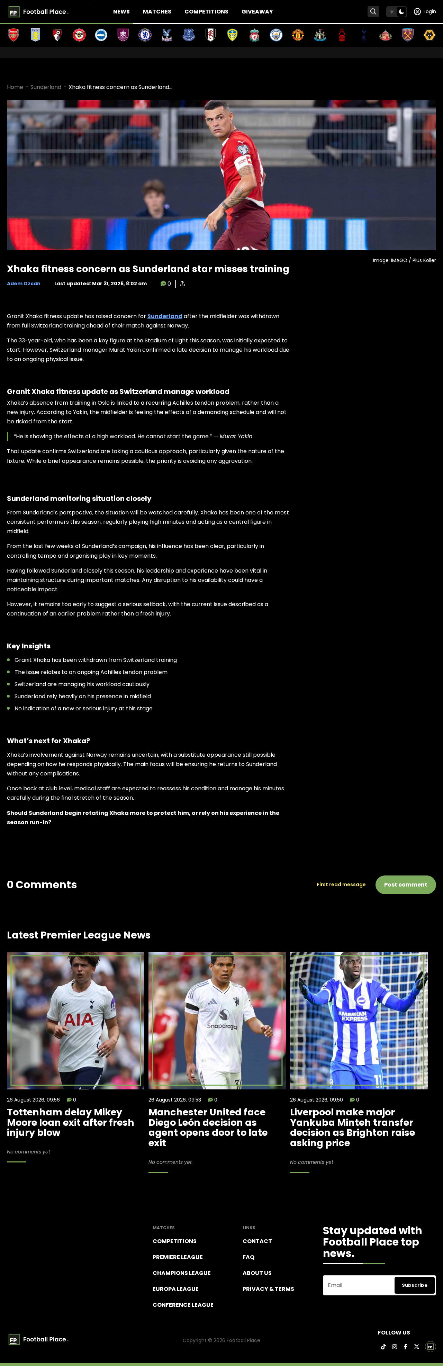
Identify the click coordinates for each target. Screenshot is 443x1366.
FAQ (248, 1257)
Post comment (405, 885)
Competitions (206, 12)
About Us (257, 1273)
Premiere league (178, 1257)
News (121, 12)
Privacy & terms (268, 1289)
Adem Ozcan (23, 283)
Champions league (182, 1273)
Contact (257, 1241)
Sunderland (45, 87)
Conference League (183, 1305)
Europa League (176, 1289)
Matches (157, 12)
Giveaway (257, 12)
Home (15, 87)
